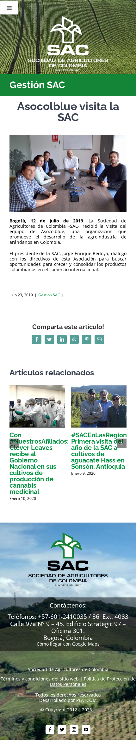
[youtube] (86, 729)
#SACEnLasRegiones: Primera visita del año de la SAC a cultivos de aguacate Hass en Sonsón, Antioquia (103, 450)
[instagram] (74, 729)
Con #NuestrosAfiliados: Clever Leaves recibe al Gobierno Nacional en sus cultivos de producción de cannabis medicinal (39, 463)
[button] (14, 443)
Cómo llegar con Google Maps (68, 644)
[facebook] (50, 729)
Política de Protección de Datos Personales (93, 681)
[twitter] (62, 729)
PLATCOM (86, 700)
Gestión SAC (49, 295)
